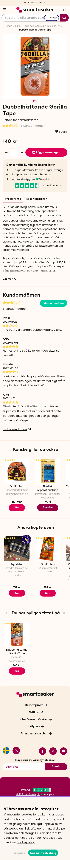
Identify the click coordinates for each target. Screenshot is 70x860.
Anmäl (56, 766)
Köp (16, 507)
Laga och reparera (34, 26)
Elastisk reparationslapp (47, 488)
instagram (51, 751)
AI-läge (53, 17)
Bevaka (48, 507)
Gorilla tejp (17, 486)
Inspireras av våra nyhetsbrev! (35, 760)
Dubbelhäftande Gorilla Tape (16, 652)
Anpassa (19, 853)
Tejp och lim (53, 26)
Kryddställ (16, 564)
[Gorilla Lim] (47, 548)
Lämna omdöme (53, 303)
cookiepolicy (26, 842)
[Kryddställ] (16, 548)
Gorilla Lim (48, 564)
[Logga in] (15, 751)
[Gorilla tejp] (16, 471)
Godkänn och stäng (43, 853)
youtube (62, 751)
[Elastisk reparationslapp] (47, 471)
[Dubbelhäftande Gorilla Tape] (16, 634)
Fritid (18, 26)
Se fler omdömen (15, 429)
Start (9, 26)
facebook (41, 751)
